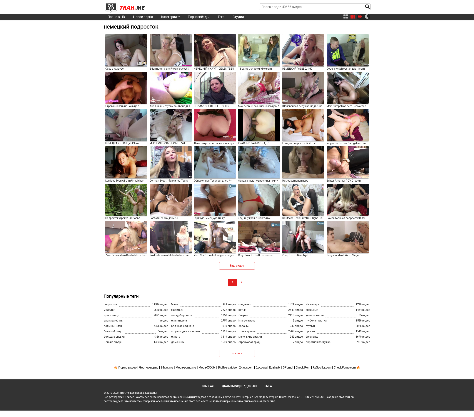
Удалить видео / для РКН (239, 386)
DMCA (268, 386)
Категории (169, 17)
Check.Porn (303, 367)
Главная (207, 386)
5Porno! (288, 367)
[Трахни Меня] (127, 6)
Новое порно (143, 17)
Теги (221, 17)
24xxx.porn (246, 367)
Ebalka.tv (275, 367)
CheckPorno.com (345, 367)
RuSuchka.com (322, 367)
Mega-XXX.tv (207, 367)
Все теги (237, 353)
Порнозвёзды (198, 17)
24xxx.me (167, 367)
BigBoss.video (227, 367)
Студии (238, 17)
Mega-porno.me (186, 367)
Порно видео (127, 367)
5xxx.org (261, 367)
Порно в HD (116, 17)
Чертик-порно (148, 367)
